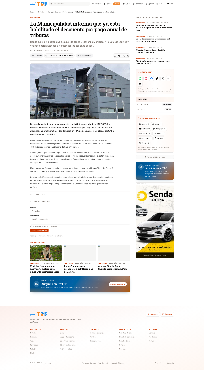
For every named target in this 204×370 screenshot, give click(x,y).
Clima (62, 333)
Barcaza (33, 337)
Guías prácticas (95, 341)
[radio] (51, 55)
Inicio (32, 12)
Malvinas (92, 337)
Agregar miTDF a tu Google (156, 157)
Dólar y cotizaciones (68, 345)
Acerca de (85, 363)
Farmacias (34, 345)
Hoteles (122, 345)
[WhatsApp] (115, 56)
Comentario (34, 215)
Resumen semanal (96, 333)
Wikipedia (160, 129)
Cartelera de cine (125, 333)
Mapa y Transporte (67, 337)
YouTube (144, 129)
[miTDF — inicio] (38, 314)
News (157, 124)
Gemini (159, 133)
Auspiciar (154, 314)
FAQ (107, 363)
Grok (159, 138)
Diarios (32, 353)
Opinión (33, 349)
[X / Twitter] (123, 56)
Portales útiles (124, 341)
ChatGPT (144, 133)
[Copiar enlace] (128, 56)
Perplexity (145, 138)
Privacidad (113, 363)
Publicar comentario (39, 230)
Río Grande (153, 337)
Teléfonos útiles (66, 349)
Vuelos (32, 341)
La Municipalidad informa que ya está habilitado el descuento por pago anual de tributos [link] (81, 12)
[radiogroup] (59, 55)
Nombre (33, 207)
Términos (121, 363)
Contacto (168, 314)
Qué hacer (123, 349)
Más (169, 4)
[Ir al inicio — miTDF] (38, 4)
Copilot (144, 143)
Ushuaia (152, 333)
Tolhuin (151, 341)
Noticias (41, 12)
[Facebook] (119, 56)
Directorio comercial (126, 337)
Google (144, 124)
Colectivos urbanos (67, 341)
